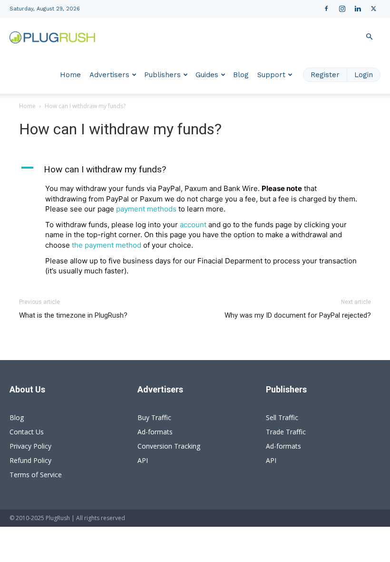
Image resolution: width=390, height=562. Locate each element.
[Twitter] (373, 8)
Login (363, 74)
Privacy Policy (30, 446)
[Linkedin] (358, 8)
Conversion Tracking (168, 446)
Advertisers (109, 74)
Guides (206, 74)
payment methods (146, 208)
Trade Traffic (286, 431)
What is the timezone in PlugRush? (73, 315)
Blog (241, 74)
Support (271, 74)
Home (70, 74)
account (193, 224)
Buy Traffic (154, 417)
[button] (369, 36)
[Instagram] (342, 8)
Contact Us (27, 431)
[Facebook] (326, 8)
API (142, 460)
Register (325, 74)
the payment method (106, 245)
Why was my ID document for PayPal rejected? (297, 315)
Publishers (162, 74)
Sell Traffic (282, 417)
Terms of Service (36, 474)
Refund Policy (30, 460)
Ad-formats (155, 431)
